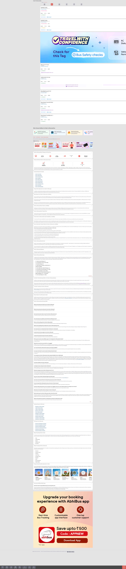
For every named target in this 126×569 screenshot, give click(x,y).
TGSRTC (46, 477)
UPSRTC (90, 477)
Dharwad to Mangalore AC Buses (40, 423)
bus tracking (65, 377)
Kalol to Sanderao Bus (39, 182)
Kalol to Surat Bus (38, 174)
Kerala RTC (64, 477)
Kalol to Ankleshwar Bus (39, 183)
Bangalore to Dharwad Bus (39, 406)
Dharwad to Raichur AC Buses (40, 430)
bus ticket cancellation (80, 359)
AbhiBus (33, 551)
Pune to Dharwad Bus (38, 412)
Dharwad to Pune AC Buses (39, 429)
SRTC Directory (64, 467)
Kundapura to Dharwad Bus (39, 417)
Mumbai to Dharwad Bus (39, 416)
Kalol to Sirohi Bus (38, 185)
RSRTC (81, 477)
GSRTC (72, 477)
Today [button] (43, 2)
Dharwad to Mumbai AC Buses (40, 426)
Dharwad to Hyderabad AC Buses (40, 427)
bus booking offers (82, 283)
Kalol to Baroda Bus (38, 175)
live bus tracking (36, 289)
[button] (44, 4)
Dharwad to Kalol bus (68, 298)
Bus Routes (38, 137)
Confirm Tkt (38, 551)
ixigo (35, 551)
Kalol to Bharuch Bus (38, 179)
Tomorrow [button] (45, 2)
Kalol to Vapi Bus (38, 178)
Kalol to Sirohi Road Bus (39, 186)
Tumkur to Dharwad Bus (39, 409)
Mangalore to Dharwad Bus (39, 413)
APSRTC (37, 477)
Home (34, 137)
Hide (90, 401)
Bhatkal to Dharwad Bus (39, 410)
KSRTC (54, 477)
